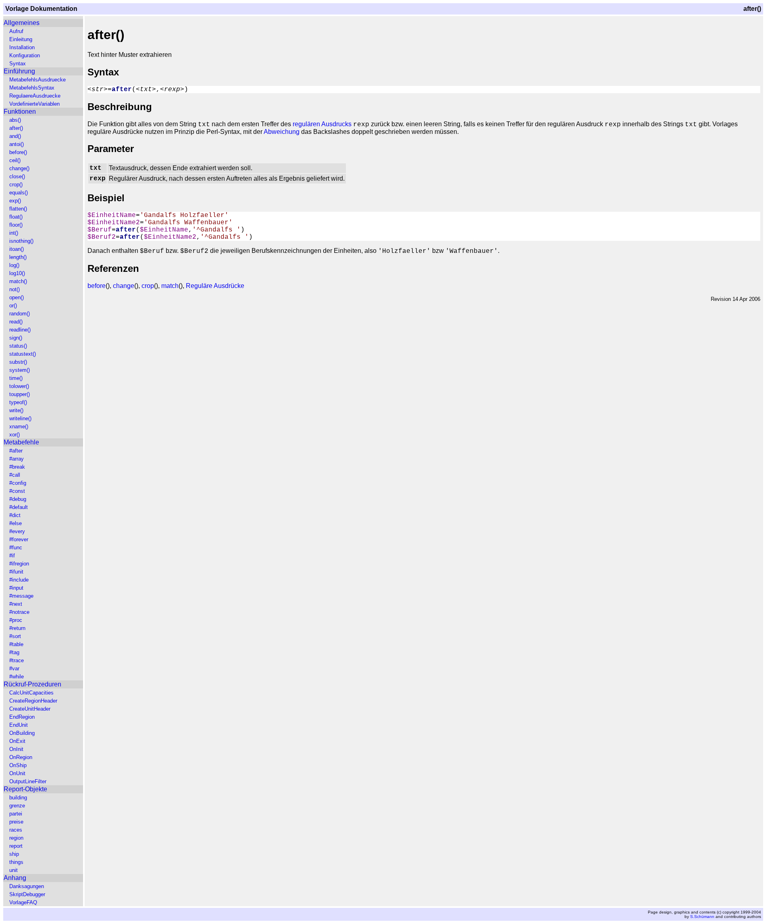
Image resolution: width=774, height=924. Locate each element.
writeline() (20, 418)
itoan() (16, 249)
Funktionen (20, 111)
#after (16, 451)
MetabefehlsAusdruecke (37, 80)
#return (17, 628)
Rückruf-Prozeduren (32, 684)
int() (13, 233)
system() (19, 370)
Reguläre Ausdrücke (215, 285)
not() (14, 289)
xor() (14, 435)
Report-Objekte (25, 789)
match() (18, 281)
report (16, 846)
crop (147, 285)
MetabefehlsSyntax (31, 88)
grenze (17, 806)
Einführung (19, 71)
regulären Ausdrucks (322, 124)
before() (18, 152)
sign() (15, 338)
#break (17, 467)
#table (16, 644)
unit (13, 870)
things (16, 862)
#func (15, 547)
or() (13, 305)
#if (12, 556)
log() (14, 265)
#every (17, 531)
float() (16, 217)
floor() (16, 225)
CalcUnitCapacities (31, 693)
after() (16, 128)
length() (18, 257)
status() (18, 346)
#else (15, 523)
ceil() (15, 160)
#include (19, 580)
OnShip (18, 765)
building (18, 798)
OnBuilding (22, 733)
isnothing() (21, 241)
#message (21, 596)
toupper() (19, 394)
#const (17, 491)
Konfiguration (24, 55)
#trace (16, 660)
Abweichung (282, 131)
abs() (15, 120)
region (16, 838)
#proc (15, 620)
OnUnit (17, 773)
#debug (17, 499)
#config (17, 483)
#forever (18, 539)
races (15, 830)
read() (16, 322)
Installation (22, 47)
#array (16, 459)
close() (17, 176)
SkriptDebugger (27, 894)
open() (16, 297)
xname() (18, 426)
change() (19, 168)
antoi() (16, 144)
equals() (18, 193)
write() (16, 410)
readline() (20, 330)
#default (18, 507)
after (122, 89)
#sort (15, 636)
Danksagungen (26, 886)
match (170, 285)
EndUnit (18, 725)
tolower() (19, 386)
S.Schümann (702, 916)
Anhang (15, 877)
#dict (15, 515)
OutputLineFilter (27, 781)
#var (14, 668)
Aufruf (16, 31)
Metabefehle (21, 442)
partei (15, 814)
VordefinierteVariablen (34, 104)
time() (16, 378)
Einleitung (20, 39)
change (123, 285)
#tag (14, 652)
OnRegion (20, 757)
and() (15, 136)
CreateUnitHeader (29, 709)
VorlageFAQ (23, 902)
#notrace (19, 612)
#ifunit (16, 572)
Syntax (17, 63)
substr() (18, 362)
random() (19, 314)
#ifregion (19, 564)
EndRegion (22, 717)
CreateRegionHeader (33, 701)
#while (16, 677)
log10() (17, 273)
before (96, 285)
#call (14, 475)
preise (16, 822)
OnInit (16, 749)
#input (16, 588)
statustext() (22, 354)
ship (14, 854)
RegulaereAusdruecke (34, 96)
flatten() (18, 209)
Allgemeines (22, 22)
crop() (16, 184)
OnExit (17, 741)
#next (15, 604)
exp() (15, 201)
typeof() (18, 402)
